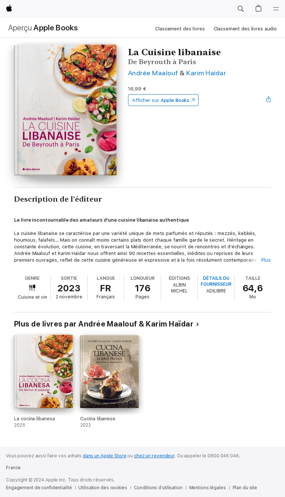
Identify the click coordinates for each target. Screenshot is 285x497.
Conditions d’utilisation (158, 487)
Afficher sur (160, 100)
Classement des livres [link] (179, 29)
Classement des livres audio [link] (245, 29)
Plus (266, 260)
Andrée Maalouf (153, 73)
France (13, 467)
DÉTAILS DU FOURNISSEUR (216, 281)
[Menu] (276, 9)
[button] (240, 9)
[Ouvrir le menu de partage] (268, 100)
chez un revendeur (154, 455)
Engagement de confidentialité (39, 487)
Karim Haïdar (206, 73)
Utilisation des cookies (102, 487)
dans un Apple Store (105, 455)
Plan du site (245, 487)
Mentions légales (207, 487)
